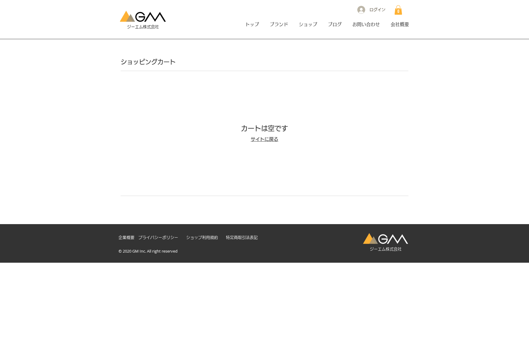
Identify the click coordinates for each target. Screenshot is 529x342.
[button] (398, 10)
